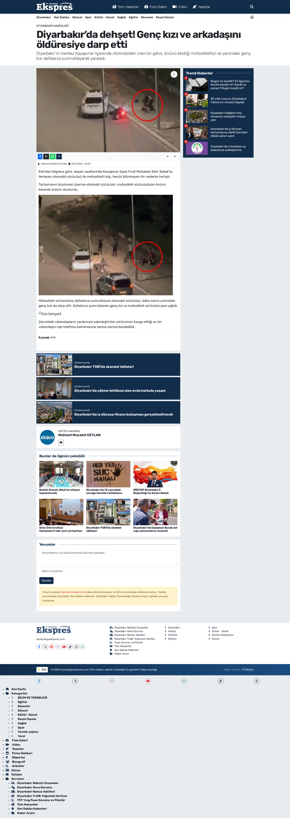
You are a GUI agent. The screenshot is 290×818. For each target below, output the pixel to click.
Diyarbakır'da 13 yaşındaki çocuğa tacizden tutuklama (104, 491)
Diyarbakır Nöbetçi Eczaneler (131, 627)
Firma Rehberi (21, 753)
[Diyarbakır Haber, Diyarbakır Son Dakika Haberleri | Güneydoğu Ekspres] (54, 7)
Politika (172, 634)
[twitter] (75, 681)
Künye (215, 638)
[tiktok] (220, 681)
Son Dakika (61, 17)
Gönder (46, 580)
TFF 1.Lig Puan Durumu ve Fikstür (41, 800)
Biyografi (18, 761)
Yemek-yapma (27, 731)
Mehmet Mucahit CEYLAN (54, 163)
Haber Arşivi (121, 653)
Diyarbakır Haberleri (52, 25)
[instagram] (111, 681)
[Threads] (76, 646)
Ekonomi (147, 17)
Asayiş (172, 631)
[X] (45, 646)
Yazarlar (204, 7)
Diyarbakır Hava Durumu (128, 631)
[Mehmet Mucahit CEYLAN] (47, 437)
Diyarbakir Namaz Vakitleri (129, 634)
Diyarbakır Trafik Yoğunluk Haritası (134, 638)
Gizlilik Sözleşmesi (223, 634)
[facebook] (39, 681)
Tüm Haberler (128, 7)
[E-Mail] (61, 442)
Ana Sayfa (18, 689)
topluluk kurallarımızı (73, 592)
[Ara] (252, 6)
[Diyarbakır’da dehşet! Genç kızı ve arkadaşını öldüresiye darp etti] (108, 110)
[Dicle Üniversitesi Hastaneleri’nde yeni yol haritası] (61, 512)
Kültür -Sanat (27, 714)
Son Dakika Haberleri (126, 650)
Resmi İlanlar (165, 17)
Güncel (77, 17)
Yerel (21, 736)
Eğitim (133, 17)
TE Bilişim (248, 669)
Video (182, 7)
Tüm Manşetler (123, 646)
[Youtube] (64, 646)
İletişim (172, 638)
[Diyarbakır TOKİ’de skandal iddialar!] (108, 512)
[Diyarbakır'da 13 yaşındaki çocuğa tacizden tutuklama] (108, 474)
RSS (43, 669)
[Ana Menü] (252, 17)
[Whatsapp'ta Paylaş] (53, 156)
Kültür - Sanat (104, 17)
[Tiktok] (70, 646)
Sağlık (121, 17)
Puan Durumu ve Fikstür (128, 642)
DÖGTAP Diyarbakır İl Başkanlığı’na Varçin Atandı (151, 491)
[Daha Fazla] (59, 156)
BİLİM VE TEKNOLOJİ (32, 697)
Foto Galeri (158, 7)
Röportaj (18, 757)
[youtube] (148, 681)
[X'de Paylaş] (46, 156)
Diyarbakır (43, 17)
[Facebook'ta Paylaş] (40, 156)
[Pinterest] (51, 646)
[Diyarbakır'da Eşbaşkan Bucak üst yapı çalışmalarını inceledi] (155, 512)
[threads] (257, 681)
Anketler (18, 766)
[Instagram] (58, 646)
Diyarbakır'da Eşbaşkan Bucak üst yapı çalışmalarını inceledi (155, 529)
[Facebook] (39, 646)
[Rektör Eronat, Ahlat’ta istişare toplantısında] (61, 474)
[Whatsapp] (82, 646)
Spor (88, 17)
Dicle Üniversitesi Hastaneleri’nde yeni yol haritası (60, 529)
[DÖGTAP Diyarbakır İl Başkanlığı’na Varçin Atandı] (155, 474)
